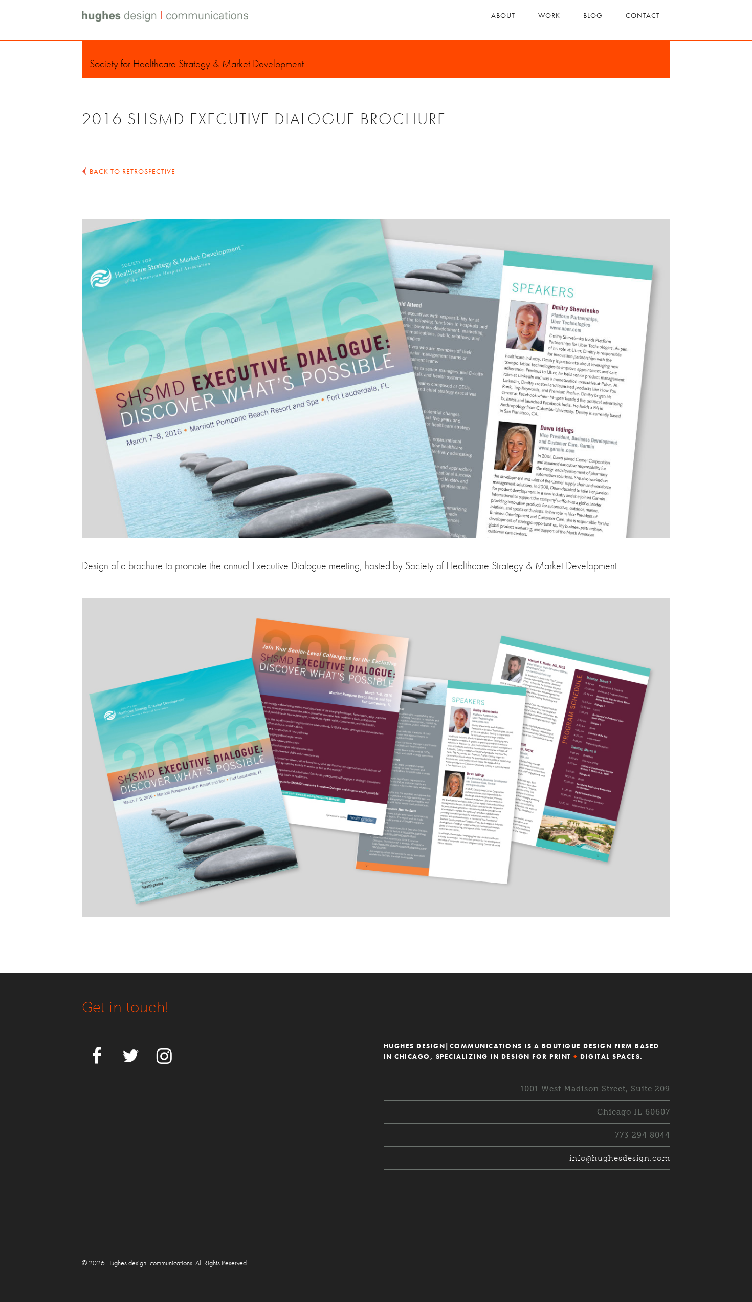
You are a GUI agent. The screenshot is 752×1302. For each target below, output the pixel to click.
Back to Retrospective (132, 171)
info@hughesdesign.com (619, 1158)
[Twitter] (130, 1057)
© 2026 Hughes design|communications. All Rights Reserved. (165, 1262)
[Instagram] (164, 1057)
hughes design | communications (190, 21)
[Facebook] (97, 1057)
